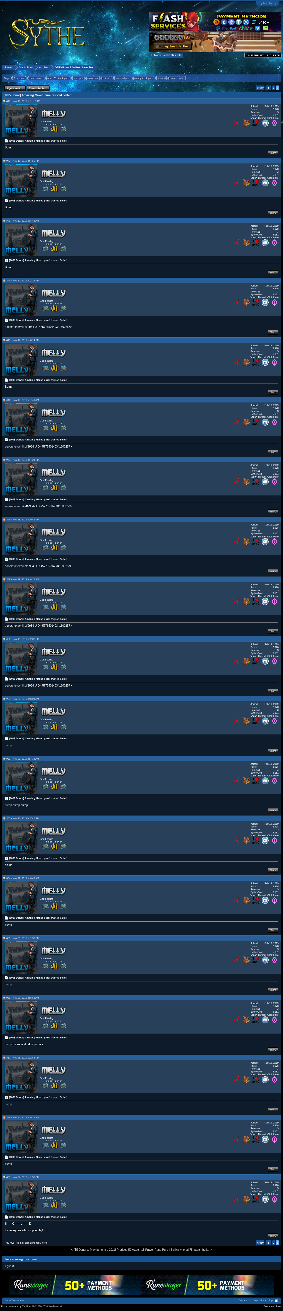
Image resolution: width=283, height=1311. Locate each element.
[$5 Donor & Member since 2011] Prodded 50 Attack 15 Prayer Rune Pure (121, 1249)
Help (255, 1300)
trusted (162, 78)
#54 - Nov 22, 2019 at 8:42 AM (22, 878)
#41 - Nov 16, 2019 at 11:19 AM (23, 101)
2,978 (276, 109)
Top (271, 1300)
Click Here (273, 118)
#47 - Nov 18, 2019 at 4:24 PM (22, 460)
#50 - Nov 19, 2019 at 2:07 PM (22, 639)
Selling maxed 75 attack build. (189, 1249)
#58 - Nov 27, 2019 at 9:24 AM (22, 1117)
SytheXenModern (14, 1300)
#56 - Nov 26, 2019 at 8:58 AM (22, 997)
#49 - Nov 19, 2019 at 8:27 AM (22, 579)
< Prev (260, 88)
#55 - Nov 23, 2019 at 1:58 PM (22, 938)
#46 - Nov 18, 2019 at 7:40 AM (22, 400)
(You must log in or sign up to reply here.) (26, 1242)
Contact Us (245, 1300)
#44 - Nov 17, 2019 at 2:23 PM (22, 280)
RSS (276, 1300)
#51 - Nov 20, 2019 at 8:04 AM (22, 699)
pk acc (107, 78)
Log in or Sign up (267, 3)
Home (263, 1300)
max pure (93, 78)
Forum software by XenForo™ (31, 1306)
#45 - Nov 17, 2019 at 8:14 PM (22, 340)
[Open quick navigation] (278, 67)
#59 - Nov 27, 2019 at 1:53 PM (22, 1177)
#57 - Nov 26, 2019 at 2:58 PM (22, 1057)
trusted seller (178, 78)
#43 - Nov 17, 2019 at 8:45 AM (22, 220)
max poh (78, 78)
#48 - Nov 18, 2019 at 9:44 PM (22, 519)
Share (273, 153)
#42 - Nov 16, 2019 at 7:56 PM (22, 160)
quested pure (123, 78)
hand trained (36, 78)
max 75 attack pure (58, 78)
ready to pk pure (144, 78)
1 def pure (19, 78)
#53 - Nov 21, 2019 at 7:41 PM (22, 818)
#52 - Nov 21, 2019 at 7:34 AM (22, 758)
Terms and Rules (273, 1306)
